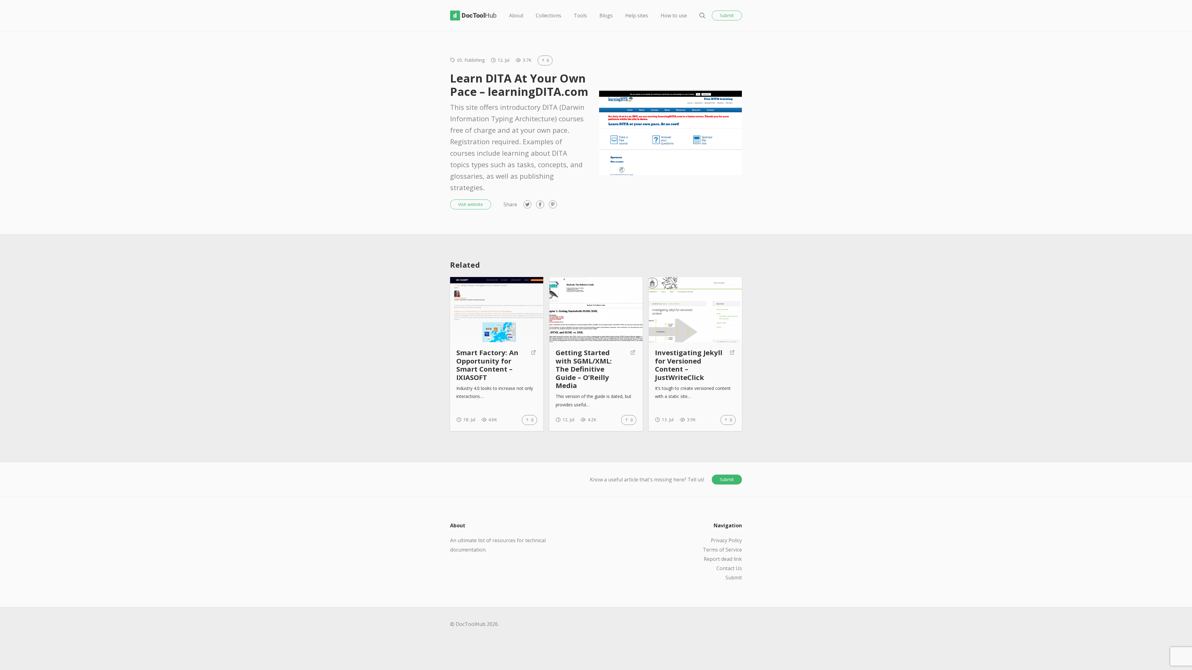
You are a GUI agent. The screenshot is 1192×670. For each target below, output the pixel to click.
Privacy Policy (726, 540)
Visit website (470, 204)
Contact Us (729, 568)
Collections (548, 15)
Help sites (636, 15)
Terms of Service (722, 549)
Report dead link (723, 559)
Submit (727, 15)
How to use (674, 15)
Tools (580, 15)
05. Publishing (471, 60)
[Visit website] (533, 365)
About (516, 15)
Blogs (606, 15)
